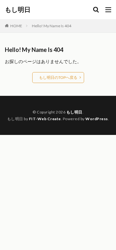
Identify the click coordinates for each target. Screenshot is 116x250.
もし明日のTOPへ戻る (58, 77)
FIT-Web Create (45, 118)
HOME (16, 25)
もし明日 (18, 9)
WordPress (96, 118)
